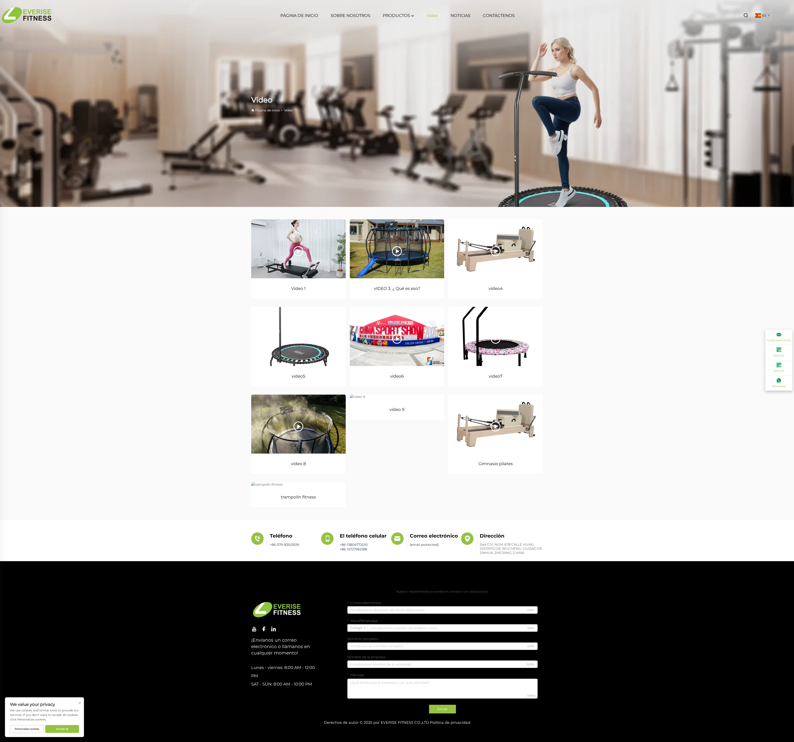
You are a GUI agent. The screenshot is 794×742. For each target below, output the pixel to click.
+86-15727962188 (353, 549)
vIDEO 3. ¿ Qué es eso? (397, 288)
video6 (397, 376)
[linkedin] (273, 629)
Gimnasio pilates (495, 463)
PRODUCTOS (397, 15)
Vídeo (432, 15)
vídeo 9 (397, 409)
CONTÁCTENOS (499, 15)
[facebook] (264, 629)
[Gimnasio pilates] (495, 424)
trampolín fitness (298, 497)
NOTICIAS (460, 15)
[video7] (495, 336)
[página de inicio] (26, 15)
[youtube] (254, 629)
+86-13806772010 (354, 545)
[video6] (397, 336)
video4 (496, 288)
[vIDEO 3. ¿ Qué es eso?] (397, 248)
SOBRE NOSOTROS (350, 15)
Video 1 (298, 288)
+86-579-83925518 (284, 545)
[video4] (495, 248)
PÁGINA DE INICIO (299, 15)
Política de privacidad (450, 722)
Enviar (442, 709)
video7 (495, 376)
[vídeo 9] (397, 397)
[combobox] (357, 628)
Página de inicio (267, 110)
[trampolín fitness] (298, 484)
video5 (298, 376)
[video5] (298, 336)
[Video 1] (298, 248)
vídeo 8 (298, 463)
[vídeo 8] (298, 424)
